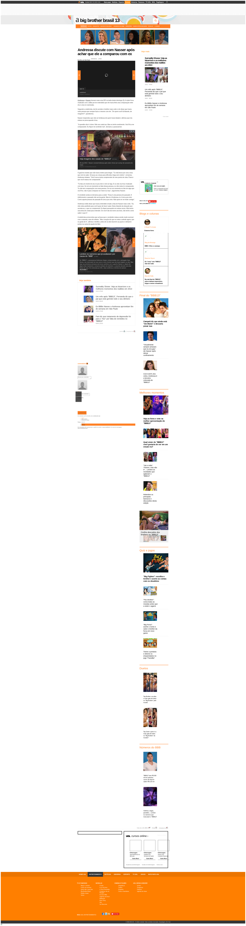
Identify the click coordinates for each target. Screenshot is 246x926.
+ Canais (157, 26)
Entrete (127, 2)
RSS (109, 914)
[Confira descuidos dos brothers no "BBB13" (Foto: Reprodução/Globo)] (163, 540)
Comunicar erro (129, 331)
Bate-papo (107, 2)
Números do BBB (119, 26)
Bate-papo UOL (153, 874)
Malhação (102, 898)
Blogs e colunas (85, 885)
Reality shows (85, 893)
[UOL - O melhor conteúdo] (80, 2)
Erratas (153, 827)
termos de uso (97, 415)
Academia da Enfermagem (133, 864)
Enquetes (96, 26)
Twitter (106, 914)
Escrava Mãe (103, 894)
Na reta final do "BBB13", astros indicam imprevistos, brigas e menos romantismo (154, 281)
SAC (99, 2)
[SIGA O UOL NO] (152, 202)
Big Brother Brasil (86, 891)
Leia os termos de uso (83, 428)
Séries (82, 895)
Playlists (139, 889)
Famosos (141, 2)
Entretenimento (95, 874)
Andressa (81, 100)
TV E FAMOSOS (82, 883)
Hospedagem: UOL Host (164, 922)
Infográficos (121, 885)
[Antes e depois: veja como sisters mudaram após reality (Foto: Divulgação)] (146, 540)
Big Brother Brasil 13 (99, 20)
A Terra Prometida (105, 889)
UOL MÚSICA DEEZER (140, 883)
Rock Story (103, 900)
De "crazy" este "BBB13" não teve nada (153, 262)
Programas (140, 887)
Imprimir (121, 331)
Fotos (90, 26)
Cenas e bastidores (123, 891)
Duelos (150, 26)
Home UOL (82, 874)
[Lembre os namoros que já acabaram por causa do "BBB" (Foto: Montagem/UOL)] (152, 540)
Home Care (160, 864)
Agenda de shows (142, 891)
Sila (101, 902)
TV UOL (148, 2)
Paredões (129, 26)
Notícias (115, 2)
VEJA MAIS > (84, 269)
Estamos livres (149, 230)
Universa (134, 2)
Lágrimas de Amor (105, 896)
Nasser (88, 100)
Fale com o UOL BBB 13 (142, 827)
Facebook (103, 914)
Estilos (139, 885)
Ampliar (129, 63)
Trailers (120, 887)
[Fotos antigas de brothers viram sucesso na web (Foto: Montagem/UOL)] (157, 540)
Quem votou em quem (140, 26)
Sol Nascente (103, 904)
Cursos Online (149, 180)
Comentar (82, 413)
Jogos (143, 874)
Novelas (99, 883)
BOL (153, 2)
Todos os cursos (161, 835)
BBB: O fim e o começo (152, 246)
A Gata (101, 885)
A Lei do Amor (103, 887)
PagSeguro (160, 2)
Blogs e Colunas (106, 26)
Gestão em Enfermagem (148, 864)
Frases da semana (86, 887)
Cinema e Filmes (120, 883)
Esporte (121, 2)
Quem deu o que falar (87, 889)
